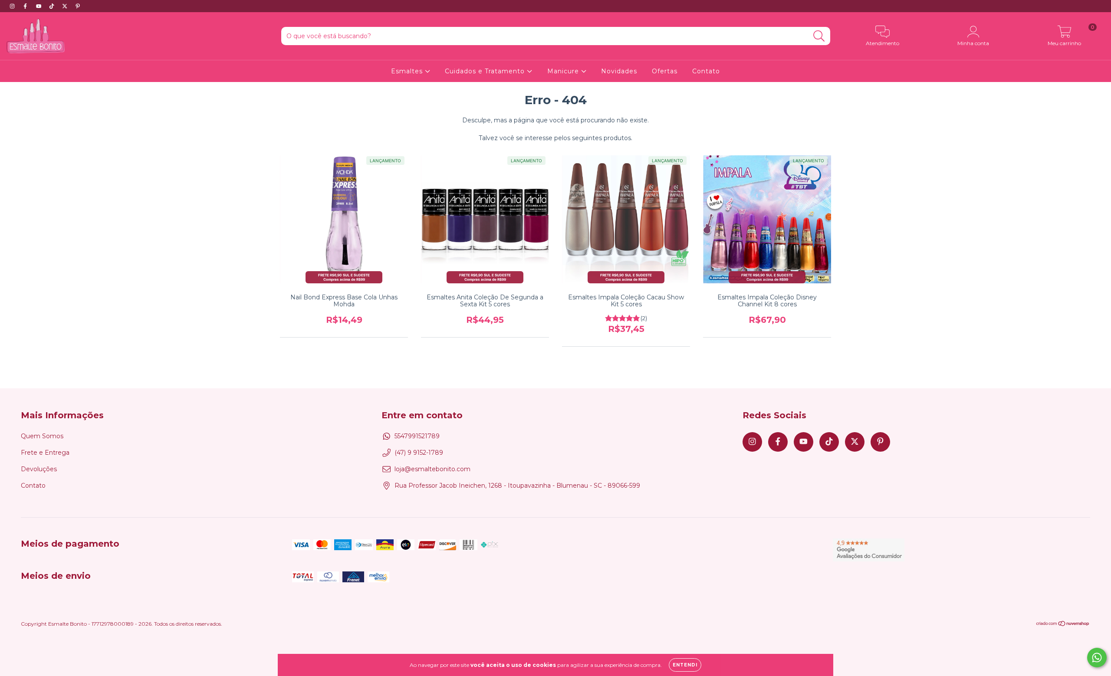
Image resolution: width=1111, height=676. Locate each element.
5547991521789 (417, 436)
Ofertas (664, 71)
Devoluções (39, 469)
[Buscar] (819, 36)
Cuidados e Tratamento (486, 71)
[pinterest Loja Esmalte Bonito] (77, 6)
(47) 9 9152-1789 (418, 452)
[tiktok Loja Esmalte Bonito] (52, 6)
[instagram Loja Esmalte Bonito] (13, 6)
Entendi (685, 665)
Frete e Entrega (45, 452)
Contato (706, 71)
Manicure (564, 71)
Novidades (619, 71)
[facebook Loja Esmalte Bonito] (26, 6)
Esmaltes (408, 71)
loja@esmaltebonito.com (432, 469)
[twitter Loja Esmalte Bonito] (65, 6)
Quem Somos (42, 436)
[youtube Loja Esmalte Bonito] (39, 6)
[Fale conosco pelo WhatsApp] (1097, 657)
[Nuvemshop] (1063, 624)
